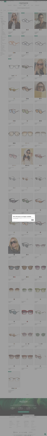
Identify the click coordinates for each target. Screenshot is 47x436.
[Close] (34, 215)
